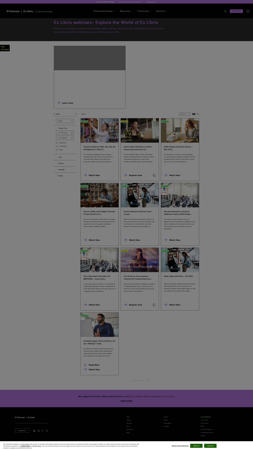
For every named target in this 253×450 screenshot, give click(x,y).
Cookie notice (25, 446)
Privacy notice (37, 446)
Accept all (210, 445)
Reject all (196, 445)
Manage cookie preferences (180, 445)
